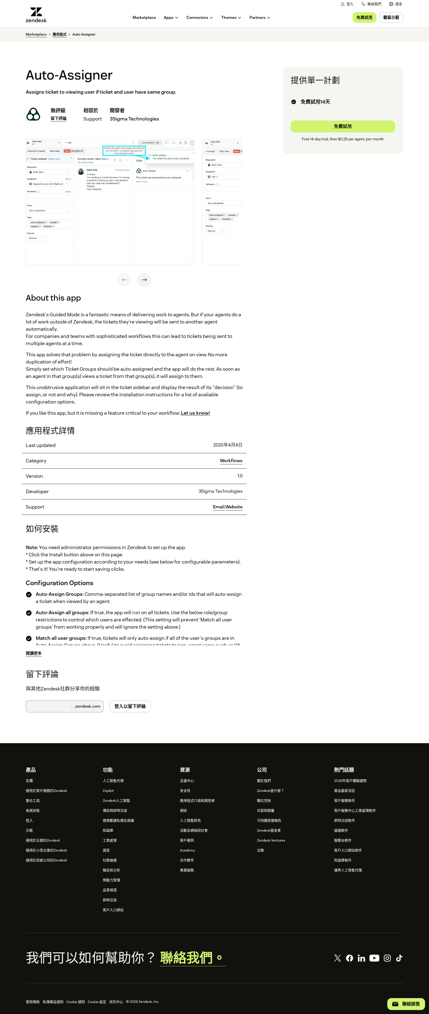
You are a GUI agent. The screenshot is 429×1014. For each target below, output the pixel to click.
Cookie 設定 (97, 1002)
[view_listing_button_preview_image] (110, 202)
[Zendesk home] (38, 15)
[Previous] (124, 280)
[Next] (144, 280)
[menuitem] (395, 4)
